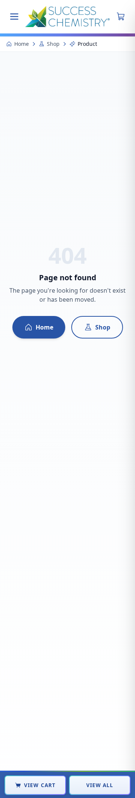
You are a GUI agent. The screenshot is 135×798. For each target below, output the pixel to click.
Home (21, 43)
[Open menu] (14, 16)
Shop (53, 43)
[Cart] (120, 16)
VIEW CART (40, 785)
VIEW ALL (100, 785)
